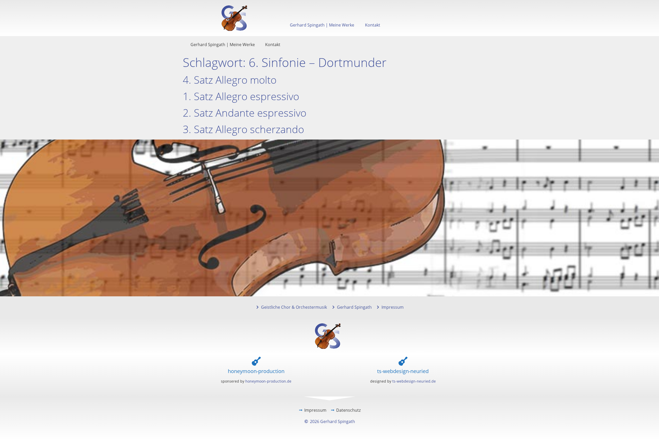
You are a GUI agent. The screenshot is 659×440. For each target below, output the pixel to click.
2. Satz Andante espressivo (244, 113)
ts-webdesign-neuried (403, 371)
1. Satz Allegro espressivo (241, 96)
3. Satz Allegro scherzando (243, 129)
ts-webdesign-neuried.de (414, 381)
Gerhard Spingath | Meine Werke (322, 25)
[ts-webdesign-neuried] (402, 361)
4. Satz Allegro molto (229, 80)
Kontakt (372, 25)
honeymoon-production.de (268, 381)
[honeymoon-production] (256, 361)
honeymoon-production (256, 371)
